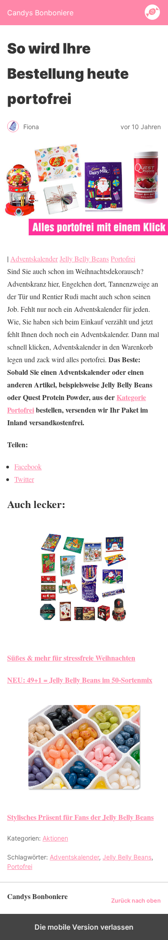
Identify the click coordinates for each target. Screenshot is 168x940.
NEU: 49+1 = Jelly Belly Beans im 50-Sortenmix (79, 680)
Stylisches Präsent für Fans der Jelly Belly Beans (80, 817)
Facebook (28, 466)
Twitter (24, 479)
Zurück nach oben (136, 900)
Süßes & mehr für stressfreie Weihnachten (71, 657)
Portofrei (123, 258)
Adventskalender (34, 258)
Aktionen (55, 838)
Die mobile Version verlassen (84, 926)
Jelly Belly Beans (84, 258)
